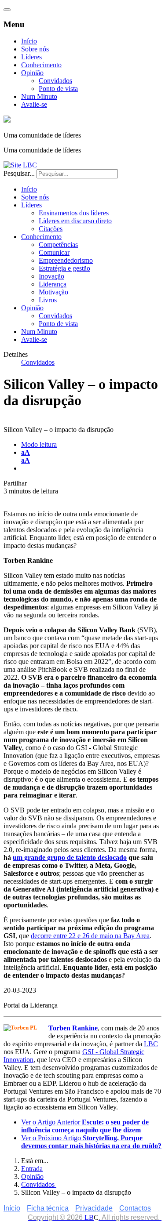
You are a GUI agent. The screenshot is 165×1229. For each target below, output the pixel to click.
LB (89, 1217)
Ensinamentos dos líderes (74, 213)
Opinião (32, 72)
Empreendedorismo (66, 260)
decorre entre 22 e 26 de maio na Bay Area (90, 935)
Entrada (32, 1168)
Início (29, 41)
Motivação (53, 292)
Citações (50, 228)
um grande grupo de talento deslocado (70, 857)
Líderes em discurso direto (75, 221)
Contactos (135, 1208)
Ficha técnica (48, 1208)
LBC (151, 1044)
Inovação (51, 276)
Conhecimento (41, 65)
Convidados (55, 80)
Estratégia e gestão (64, 268)
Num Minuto (39, 96)
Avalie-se (34, 104)
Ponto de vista (58, 88)
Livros (48, 300)
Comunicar (54, 252)
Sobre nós (35, 49)
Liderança (52, 284)
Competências (58, 244)
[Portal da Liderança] (7, 120)
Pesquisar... (19, 173)
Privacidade (94, 1208)
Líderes (31, 57)
